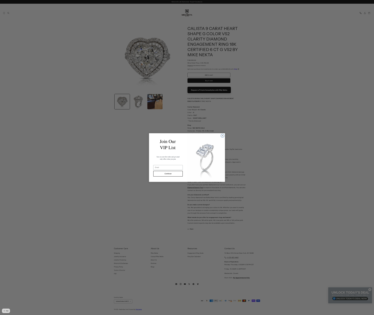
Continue (168, 174)
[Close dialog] (222, 135)
